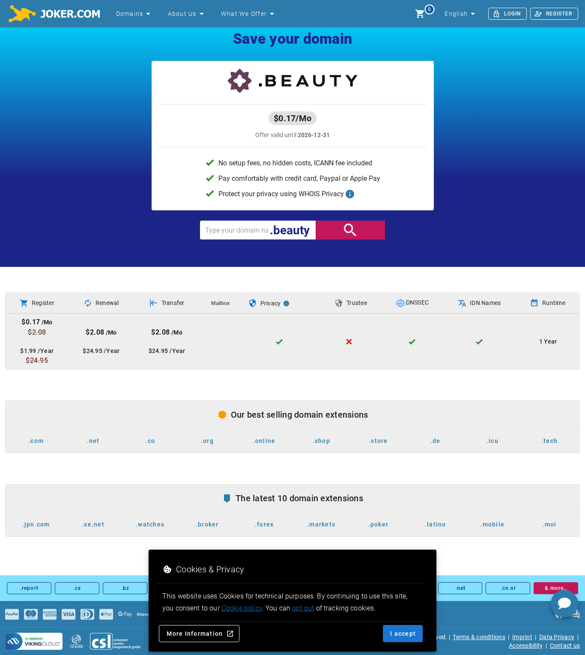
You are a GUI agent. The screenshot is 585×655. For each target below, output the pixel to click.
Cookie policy (241, 608)
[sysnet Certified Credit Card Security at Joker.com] (34, 641)
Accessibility (526, 645)
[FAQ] (575, 614)
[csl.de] (115, 641)
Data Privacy (556, 637)
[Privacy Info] (286, 303)
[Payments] (12, 614)
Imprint (522, 637)
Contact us (565, 645)
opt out (303, 608)
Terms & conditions (479, 637)
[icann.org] (76, 641)
